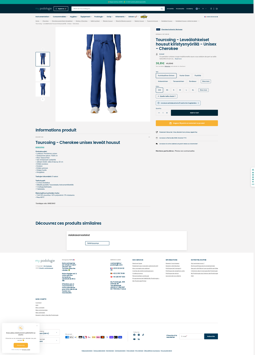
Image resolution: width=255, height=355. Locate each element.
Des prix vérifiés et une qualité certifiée (204, 268)
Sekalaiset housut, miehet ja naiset (186, 21)
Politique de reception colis (175, 271)
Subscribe (211, 336)
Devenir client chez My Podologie (47, 315)
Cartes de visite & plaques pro (143, 271)
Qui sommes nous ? (197, 263)
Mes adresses (40, 313)
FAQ (192, 276)
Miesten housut (108, 21)
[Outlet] (144, 17)
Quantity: (158, 108)
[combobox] (118, 8)
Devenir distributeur (173, 266)
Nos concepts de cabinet (141, 268)
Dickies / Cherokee (81, 21)
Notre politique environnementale (203, 266)
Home (37, 21)
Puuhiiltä (199, 76)
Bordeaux (193, 82)
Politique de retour (172, 273)
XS (168, 91)
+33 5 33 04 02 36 (212, 17)
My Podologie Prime (139, 281)
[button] (216, 9)
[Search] (162, 9)
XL (194, 91)
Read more (178, 59)
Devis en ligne (137, 263)
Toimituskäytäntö (120, 351)
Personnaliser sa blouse (140, 276)
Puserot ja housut (152, 21)
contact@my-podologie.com (116, 264)
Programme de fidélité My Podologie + (145, 278)
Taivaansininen (179, 82)
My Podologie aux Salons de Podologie (204, 273)
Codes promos (137, 273)
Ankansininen (164, 82)
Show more (205, 81)
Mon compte (40, 308)
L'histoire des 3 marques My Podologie (204, 271)
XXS (160, 91)
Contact (38, 303)
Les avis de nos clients (173, 276)
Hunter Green (186, 76)
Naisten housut (139, 21)
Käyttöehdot (110, 351)
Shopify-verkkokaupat (46, 268)
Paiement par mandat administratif (145, 266)
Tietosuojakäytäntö (99, 351)
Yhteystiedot (130, 351)
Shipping (167, 66)
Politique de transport (173, 268)
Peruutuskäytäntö (166, 351)
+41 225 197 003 (119, 277)
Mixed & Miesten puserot (123, 21)
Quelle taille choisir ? (167, 96)
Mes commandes (41, 310)
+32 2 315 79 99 (118, 273)
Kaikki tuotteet (95, 21)
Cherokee (45, 21)
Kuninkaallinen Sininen (166, 76)
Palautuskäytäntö (87, 351)
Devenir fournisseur (172, 263)
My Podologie (48, 266)
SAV (37, 305)
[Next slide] (43, 99)
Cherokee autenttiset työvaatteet (62, 21)
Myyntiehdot (139, 351)
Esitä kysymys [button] (93, 243)
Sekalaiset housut (166, 21)
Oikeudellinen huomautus (152, 351)
